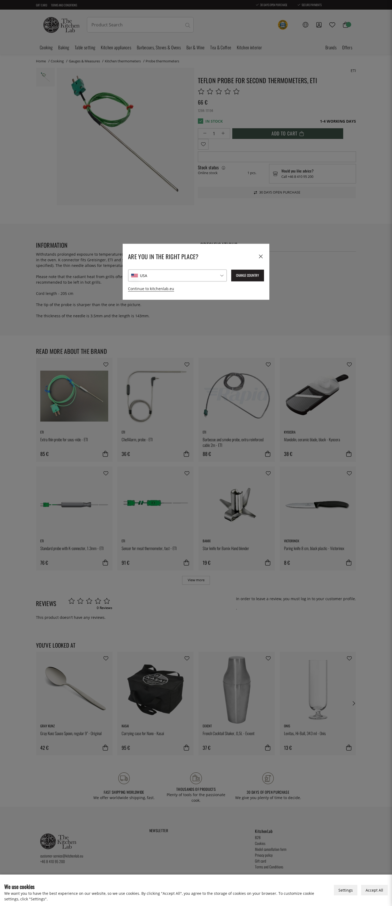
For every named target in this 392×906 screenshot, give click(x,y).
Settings (345, 890)
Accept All (374, 890)
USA (143, 275)
